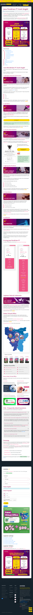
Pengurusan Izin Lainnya (5, 593)
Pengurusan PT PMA (4, 590)
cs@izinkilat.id (21, 602)
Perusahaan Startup (11, 594)
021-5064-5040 (26, 601)
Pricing (6, 59)
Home (4, 11)
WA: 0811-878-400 (23, 0)
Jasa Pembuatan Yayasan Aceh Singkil (8, 542)
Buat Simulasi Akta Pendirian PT (23, 149)
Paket (5, 481)
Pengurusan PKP (4, 591)
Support (20, 5)
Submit (6, 503)
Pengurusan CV (4, 588)
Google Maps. (23, 600)
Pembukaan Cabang (4, 596)
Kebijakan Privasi (16, 590)
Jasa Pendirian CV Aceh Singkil (7, 538)
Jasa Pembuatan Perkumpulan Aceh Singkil (9, 541)
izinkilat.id (26, 602)
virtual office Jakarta (18, 445)
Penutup (6, 64)
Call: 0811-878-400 (29, 0)
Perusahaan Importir (11, 597)
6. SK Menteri (7, 58)
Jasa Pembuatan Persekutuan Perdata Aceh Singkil (10, 543)
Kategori (5, 477)
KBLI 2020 (23, 431)
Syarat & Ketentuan (16, 588)
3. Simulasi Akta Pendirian (9, 54)
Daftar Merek (3, 594)
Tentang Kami (11, 587)
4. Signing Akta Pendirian (9, 55)
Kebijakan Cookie (16, 592)
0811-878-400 (22, 601)
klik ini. (4, 457)
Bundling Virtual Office (8, 62)
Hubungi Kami (11, 590)
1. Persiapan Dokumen (9, 51)
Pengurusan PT (4, 587)
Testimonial (14, 5)
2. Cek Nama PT (8, 53)
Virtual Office (30, 609)
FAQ (5, 63)
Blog (17, 5)
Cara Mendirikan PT (8, 50)
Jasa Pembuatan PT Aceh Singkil (7, 537)
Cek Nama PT (16, 120)
